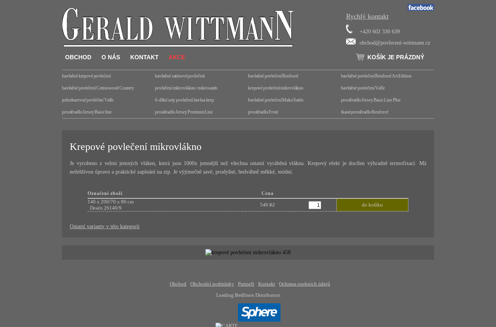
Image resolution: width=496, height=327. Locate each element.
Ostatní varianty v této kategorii (105, 226)
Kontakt (144, 57)
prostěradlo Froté (263, 112)
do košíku (372, 205)
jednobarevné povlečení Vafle (88, 100)
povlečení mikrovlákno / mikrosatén (186, 88)
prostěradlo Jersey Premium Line (184, 112)
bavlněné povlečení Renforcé (273, 76)
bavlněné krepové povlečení (86, 76)
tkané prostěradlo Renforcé (364, 112)
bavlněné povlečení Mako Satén (275, 100)
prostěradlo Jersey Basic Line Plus (371, 100)
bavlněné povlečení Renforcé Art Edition (376, 76)
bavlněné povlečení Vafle (363, 88)
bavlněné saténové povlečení (180, 76)
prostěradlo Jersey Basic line (87, 112)
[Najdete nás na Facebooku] (421, 9)
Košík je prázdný (395, 57)
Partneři (246, 284)
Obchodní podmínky (212, 284)
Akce (177, 57)
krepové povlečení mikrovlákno (275, 88)
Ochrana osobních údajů (304, 284)
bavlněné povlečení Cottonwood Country (98, 88)
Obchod (78, 57)
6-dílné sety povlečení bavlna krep (184, 100)
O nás (111, 57)
